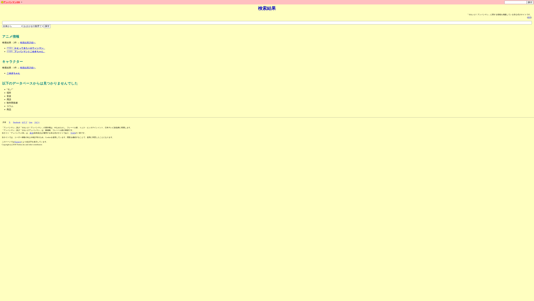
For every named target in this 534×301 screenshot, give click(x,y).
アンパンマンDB (11, 2)
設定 (529, 17)
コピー (37, 122)
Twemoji (17, 142)
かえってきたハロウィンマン (26, 48)
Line (30, 122)
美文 (31, 133)
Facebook (16, 122)
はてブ (24, 122)
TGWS (73, 133)
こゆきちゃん (13, 73)
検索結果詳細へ (28, 42)
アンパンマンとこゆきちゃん (26, 51)
